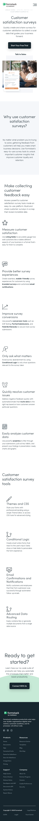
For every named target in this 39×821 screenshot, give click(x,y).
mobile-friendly (22, 279)
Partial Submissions (20, 324)
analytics (17, 441)
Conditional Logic (9, 363)
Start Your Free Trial (19, 45)
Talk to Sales (20, 54)
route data (25, 402)
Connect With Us (19, 685)
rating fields (11, 237)
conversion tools (20, 321)
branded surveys (9, 284)
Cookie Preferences (26, 783)
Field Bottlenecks (9, 327)
